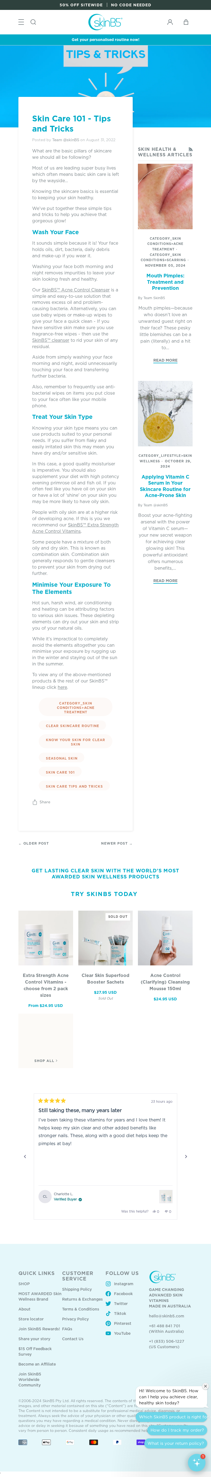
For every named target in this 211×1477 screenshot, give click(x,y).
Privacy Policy (75, 1319)
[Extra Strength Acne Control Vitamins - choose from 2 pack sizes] (45, 938)
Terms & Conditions (80, 1309)
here (62, 687)
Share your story (34, 1339)
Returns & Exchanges (82, 1299)
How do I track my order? (177, 1430)
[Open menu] (21, 22)
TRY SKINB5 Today (104, 894)
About (24, 1309)
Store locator (31, 1319)
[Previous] (25, 1156)
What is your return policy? (176, 1443)
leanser (61, 340)
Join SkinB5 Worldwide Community (29, 1379)
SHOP (24, 1284)
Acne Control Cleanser (85, 289)
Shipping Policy (77, 1289)
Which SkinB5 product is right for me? (173, 1417)
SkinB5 (75, 524)
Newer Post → (117, 843)
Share (45, 802)
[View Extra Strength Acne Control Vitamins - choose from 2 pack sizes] (166, 1196)
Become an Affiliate (37, 1364)
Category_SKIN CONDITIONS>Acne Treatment (76, 707)
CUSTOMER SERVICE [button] (77, 1275)
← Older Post (33, 843)
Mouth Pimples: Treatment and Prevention (165, 282)
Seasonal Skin (61, 758)
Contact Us (73, 1339)
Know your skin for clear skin (75, 742)
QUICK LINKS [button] (36, 1273)
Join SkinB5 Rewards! (39, 1329)
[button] (197, 1462)
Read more (165, 360)
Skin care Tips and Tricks (74, 786)
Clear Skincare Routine (72, 726)
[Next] (186, 1156)
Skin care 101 (60, 772)
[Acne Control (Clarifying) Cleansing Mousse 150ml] (165, 938)
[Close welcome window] (205, 1386)
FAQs (67, 1329)
